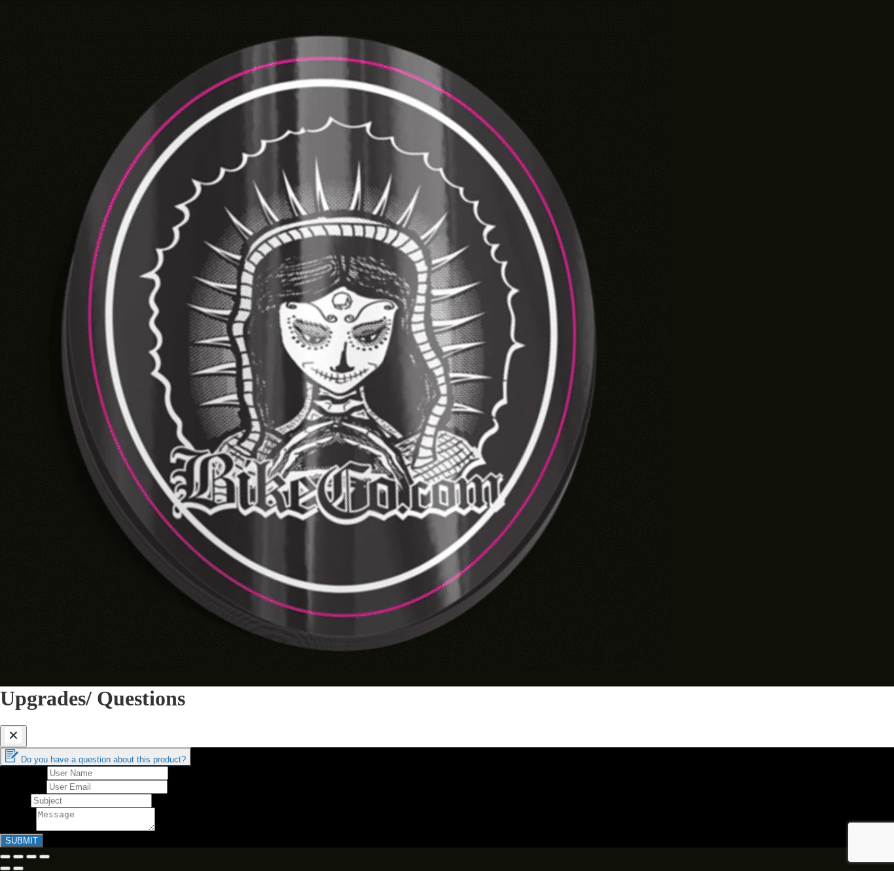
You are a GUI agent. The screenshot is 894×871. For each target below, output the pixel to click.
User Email (23, 786)
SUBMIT (21, 840)
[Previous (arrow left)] (5, 868)
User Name (23, 772)
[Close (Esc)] (5, 857)
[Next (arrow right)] (18, 868)
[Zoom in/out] (44, 857)
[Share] (18, 857)
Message (18, 827)
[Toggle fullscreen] (31, 857)
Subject (15, 800)
